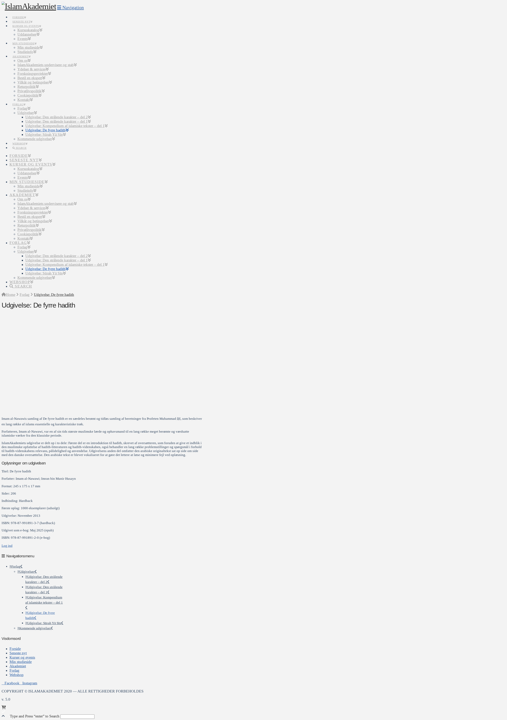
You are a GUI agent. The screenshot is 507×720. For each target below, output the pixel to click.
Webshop (17, 675)
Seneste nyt (18, 653)
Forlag (15, 566)
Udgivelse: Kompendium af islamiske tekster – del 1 (44, 600)
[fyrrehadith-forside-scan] (66, 407)
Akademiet (18, 666)
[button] (70, 7)
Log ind (7, 546)
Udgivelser (27, 572)
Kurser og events (22, 657)
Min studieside (21, 662)
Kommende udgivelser (35, 628)
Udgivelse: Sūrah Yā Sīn (44, 623)
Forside (15, 649)
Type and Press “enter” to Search (34, 716)
